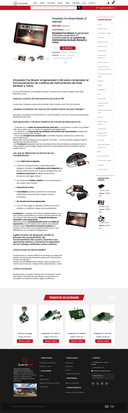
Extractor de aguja (25, 333)
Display (100, 85)
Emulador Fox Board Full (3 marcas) (109, 206)
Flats (99, 94)
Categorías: (56, 52)
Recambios (101, 140)
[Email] (65, 62)
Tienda (67, 3)
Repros (42, 3)
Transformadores (103, 169)
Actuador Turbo (102, 29)
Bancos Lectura (102, 46)
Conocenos (76, 3)
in (93, 383)
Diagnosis (62, 55)
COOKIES (68, 370)
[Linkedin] (60, 62)
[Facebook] (53, 62)
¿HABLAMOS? (43, 387)
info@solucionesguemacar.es (102, 371)
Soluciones (51, 3)
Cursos (60, 3)
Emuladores (64, 52)
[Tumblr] (63, 62)
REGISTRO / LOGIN (45, 366)
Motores (100, 117)
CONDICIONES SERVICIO (72, 374)
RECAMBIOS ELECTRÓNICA (47, 363)
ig (102, 383)
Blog (84, 3)
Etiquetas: (55, 55)
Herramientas (73, 52)
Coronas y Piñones (103, 62)
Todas (99, 24)
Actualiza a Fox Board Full (32, 115)
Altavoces (101, 37)
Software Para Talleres (104, 160)
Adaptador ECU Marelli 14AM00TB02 (81, 333)
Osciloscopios (102, 129)
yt (106, 383)
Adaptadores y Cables (104, 33)
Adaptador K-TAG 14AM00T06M (106, 333)
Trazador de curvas (105, 222)
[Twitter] (55, 62)
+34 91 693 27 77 (98, 367)
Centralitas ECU (102, 51)
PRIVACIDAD (69, 366)
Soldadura (101, 165)
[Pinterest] (58, 62)
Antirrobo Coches (103, 42)
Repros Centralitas (103, 156)
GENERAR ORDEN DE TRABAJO (74, 392)
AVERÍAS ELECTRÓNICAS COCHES (49, 383)
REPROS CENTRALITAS (72, 383)
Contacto (91, 3)
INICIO (41, 376)
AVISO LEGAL (69, 363)
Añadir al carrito (68, 48)
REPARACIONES (44, 379)
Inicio (35, 3)
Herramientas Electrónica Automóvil (62, 58)
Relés (99, 152)
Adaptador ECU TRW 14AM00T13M (54, 333)
